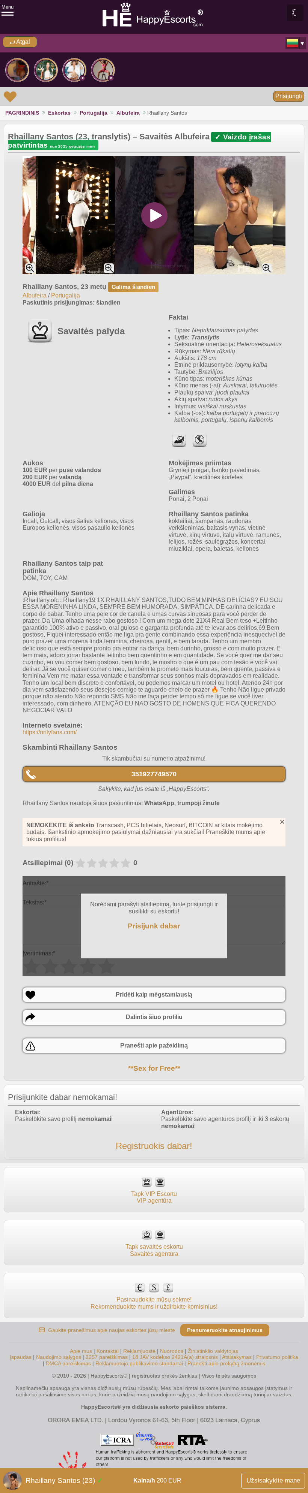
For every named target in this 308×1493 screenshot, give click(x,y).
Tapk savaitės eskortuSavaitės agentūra (154, 1250)
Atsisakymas (237, 1357)
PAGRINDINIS (22, 113)
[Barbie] (74, 70)
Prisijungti (288, 96)
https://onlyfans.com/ (50, 732)
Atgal (22, 42)
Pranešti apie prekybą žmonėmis (226, 1363)
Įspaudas (21, 1357)
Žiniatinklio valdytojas (213, 1351)
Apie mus (81, 1351)
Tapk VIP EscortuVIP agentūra (154, 1197)
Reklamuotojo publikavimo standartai (139, 1363)
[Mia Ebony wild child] (17, 70)
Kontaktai (108, 1351)
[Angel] (46, 70)
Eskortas (59, 113)
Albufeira (128, 113)
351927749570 (154, 774)
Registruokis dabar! (154, 1146)
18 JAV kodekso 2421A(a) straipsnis (175, 1357)
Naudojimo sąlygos (58, 1357)
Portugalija (93, 113)
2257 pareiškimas (107, 1357)
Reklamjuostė (139, 1351)
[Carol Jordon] (103, 70)
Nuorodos (171, 1351)
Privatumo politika (277, 1357)
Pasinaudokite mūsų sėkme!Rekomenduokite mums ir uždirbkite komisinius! (154, 1302)
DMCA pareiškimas (68, 1363)
